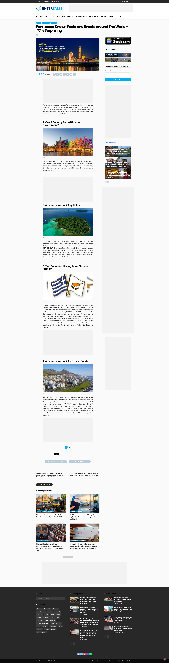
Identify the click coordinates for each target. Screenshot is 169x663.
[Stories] (124, 60)
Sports (112, 16)
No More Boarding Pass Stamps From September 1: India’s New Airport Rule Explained (83, 517)
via (97, 69)
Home (40, 16)
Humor (39, 617)
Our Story (39, 1)
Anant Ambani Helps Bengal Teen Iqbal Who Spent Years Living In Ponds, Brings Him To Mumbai (117, 164)
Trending (53, 22)
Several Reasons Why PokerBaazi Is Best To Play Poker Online (122, 599)
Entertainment (67, 16)
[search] (131, 1)
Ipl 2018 (39, 620)
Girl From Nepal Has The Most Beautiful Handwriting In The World (123, 628)
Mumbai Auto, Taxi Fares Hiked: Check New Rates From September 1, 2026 (50, 516)
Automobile (47, 609)
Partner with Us (108, 661)
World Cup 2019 (41, 632)
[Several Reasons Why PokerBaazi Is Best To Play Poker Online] (108, 599)
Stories (40, 540)
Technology (81, 16)
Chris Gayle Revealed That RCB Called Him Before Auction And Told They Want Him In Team (84, 475)
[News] (124, 55)
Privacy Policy (121, 661)
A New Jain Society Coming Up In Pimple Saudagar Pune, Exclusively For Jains (123, 609)
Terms (115, 661)
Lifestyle (55, 16)
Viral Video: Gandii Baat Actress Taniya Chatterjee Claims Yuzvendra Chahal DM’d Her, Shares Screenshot (118, 174)
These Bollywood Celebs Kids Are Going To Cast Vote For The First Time (123, 618)
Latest (46, 620)
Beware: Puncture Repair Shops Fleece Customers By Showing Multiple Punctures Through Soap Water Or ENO (50, 475)
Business (55, 609)
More (120, 16)
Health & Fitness (55, 614)
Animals (39, 609)
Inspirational (55, 617)
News (46, 16)
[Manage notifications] (164, 659)
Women (53, 629)
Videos (47, 629)
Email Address (108, 70)
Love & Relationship (42, 623)
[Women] (111, 60)
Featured (57, 611)
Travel (44, 511)
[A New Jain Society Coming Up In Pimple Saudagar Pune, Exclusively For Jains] (108, 609)
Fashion (50, 611)
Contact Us (130, 661)
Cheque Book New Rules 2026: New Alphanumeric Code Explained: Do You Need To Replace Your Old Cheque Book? (84, 546)
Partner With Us (55, 1)
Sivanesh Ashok (42, 35)
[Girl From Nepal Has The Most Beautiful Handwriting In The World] (108, 628)
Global (104, 16)
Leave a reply (43, 484)
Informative (94, 16)
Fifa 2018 (39, 614)
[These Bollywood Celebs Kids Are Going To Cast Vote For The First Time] (108, 619)
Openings (46, 1)
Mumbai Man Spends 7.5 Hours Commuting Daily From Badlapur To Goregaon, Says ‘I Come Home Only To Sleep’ (50, 547)
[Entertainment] (111, 55)
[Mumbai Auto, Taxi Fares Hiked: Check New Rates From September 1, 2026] (51, 503)
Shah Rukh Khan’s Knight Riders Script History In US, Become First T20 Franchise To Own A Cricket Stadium (117, 152)
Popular (58, 623)
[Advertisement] (101, 8)
